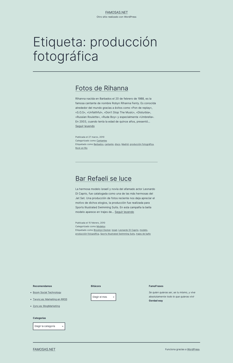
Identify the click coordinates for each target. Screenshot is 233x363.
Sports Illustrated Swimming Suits (117, 233)
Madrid (125, 144)
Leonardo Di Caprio (128, 230)
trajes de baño (143, 233)
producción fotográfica (142, 144)
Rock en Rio (81, 148)
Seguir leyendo (85, 126)
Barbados (98, 144)
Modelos (101, 226)
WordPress (193, 349)
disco (117, 144)
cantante (109, 144)
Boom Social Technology (47, 292)
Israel (114, 230)
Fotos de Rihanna (101, 88)
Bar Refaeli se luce (103, 178)
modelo (143, 230)
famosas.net (116, 12)
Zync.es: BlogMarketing (46, 306)
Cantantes (102, 140)
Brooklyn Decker (102, 230)
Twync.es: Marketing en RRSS (50, 299)
